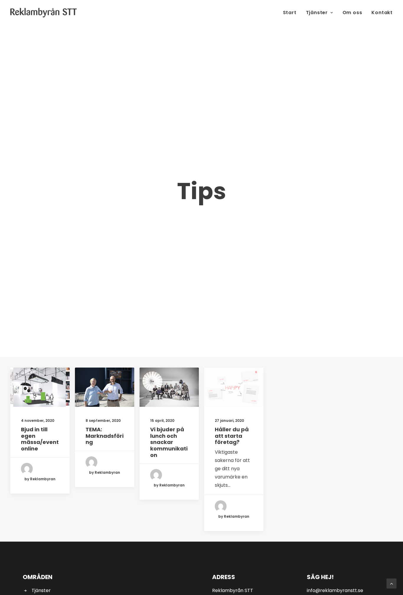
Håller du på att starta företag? (232, 436)
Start (289, 12)
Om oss (352, 12)
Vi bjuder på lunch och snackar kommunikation (169, 442)
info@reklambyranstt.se (335, 590)
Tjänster (317, 12)
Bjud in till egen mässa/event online (40, 439)
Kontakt (382, 12)
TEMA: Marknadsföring (105, 436)
